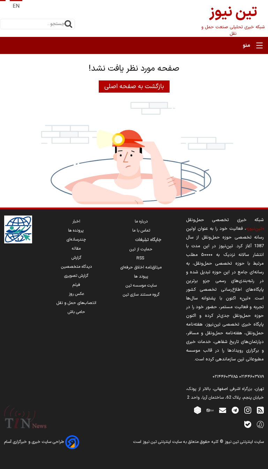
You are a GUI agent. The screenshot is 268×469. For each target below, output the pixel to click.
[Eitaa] (210, 410)
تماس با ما (141, 230)
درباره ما (141, 221)
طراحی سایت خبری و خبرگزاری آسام (34, 442)
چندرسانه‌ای (76, 239)
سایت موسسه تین (141, 285)
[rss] (260, 410)
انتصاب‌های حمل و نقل (76, 303)
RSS (141, 258)
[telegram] (235, 410)
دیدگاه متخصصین (76, 267)
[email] (222, 410)
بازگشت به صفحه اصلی (134, 86)
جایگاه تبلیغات (148, 239)
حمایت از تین (140, 249)
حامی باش (76, 312)
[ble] (247, 424)
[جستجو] (68, 24)
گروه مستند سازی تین (141, 294)
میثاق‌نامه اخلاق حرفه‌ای (141, 267)
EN (16, 6)
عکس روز (76, 294)
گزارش (76, 258)
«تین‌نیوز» (255, 228)
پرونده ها (76, 230)
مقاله (76, 248)
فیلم (76, 285)
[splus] (260, 424)
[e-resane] (18, 229)
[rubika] (197, 410)
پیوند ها (141, 276)
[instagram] (247, 410)
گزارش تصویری (76, 276)
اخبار (76, 221)
